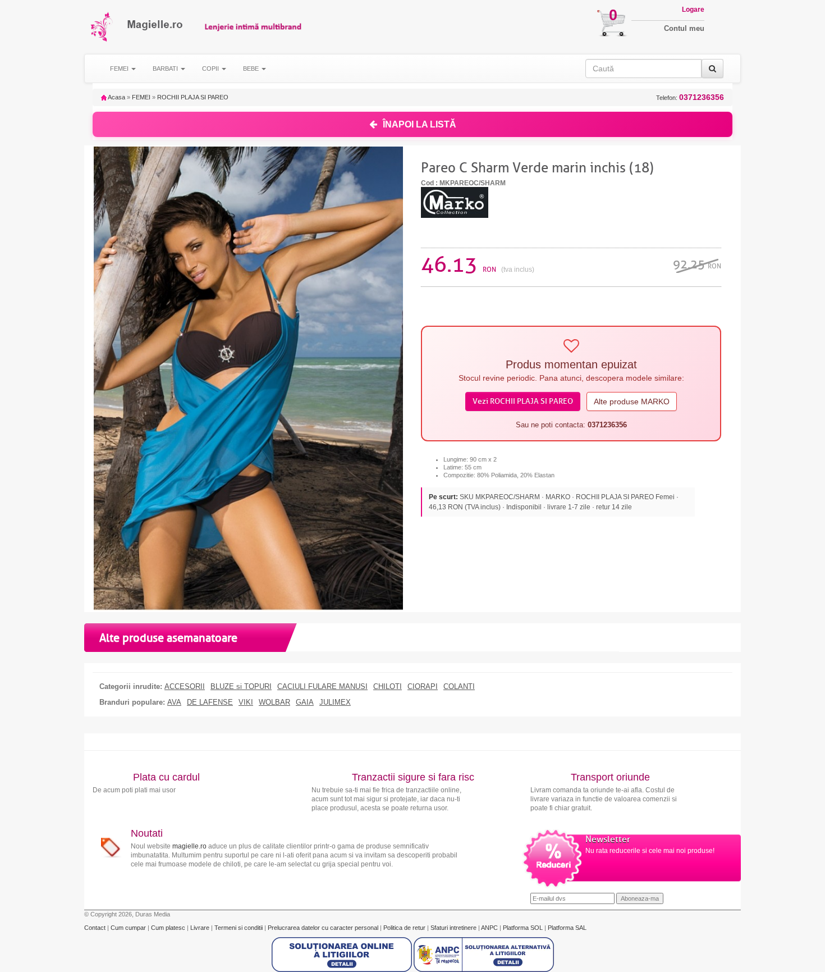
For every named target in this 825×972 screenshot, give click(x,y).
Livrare (200, 927)
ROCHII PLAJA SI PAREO (192, 97)
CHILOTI (387, 687)
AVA (174, 702)
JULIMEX (335, 702)
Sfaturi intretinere (454, 927)
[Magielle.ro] (102, 26)
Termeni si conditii (239, 927)
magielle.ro (189, 846)
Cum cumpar (129, 927)
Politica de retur (405, 927)
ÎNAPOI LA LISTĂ (419, 124)
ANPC (489, 927)
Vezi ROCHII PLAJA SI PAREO (523, 401)
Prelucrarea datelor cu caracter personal (324, 927)
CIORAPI (422, 687)
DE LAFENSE (210, 702)
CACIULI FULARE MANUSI (322, 687)
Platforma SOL (523, 927)
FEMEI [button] (120, 68)
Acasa (116, 97)
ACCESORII (184, 687)
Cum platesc (169, 927)
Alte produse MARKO (632, 401)
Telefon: (690, 97)
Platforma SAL (567, 927)
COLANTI (459, 687)
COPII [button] (211, 68)
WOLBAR (274, 702)
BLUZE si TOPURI (241, 687)
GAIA (305, 702)
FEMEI (141, 97)
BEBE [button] (251, 68)
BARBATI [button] (166, 68)
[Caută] (712, 68)
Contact (95, 927)
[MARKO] (454, 201)
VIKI (246, 702)
